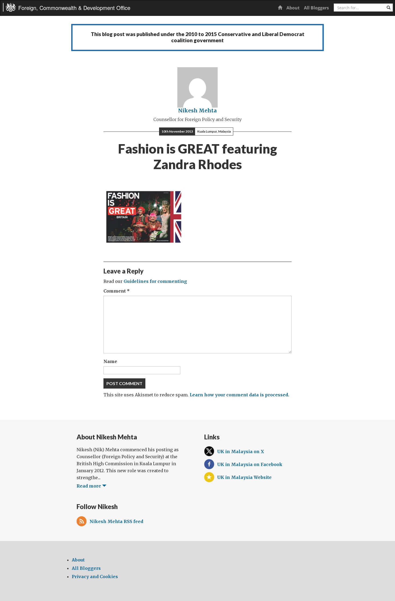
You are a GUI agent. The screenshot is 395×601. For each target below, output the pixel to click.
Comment (116, 291)
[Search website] (388, 7)
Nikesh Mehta (197, 110)
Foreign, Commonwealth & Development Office (74, 8)
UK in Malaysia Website (244, 477)
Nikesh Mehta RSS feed (116, 521)
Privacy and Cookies (95, 576)
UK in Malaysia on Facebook (249, 464)
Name (110, 361)
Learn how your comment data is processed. (239, 394)
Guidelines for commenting (155, 281)
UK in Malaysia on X (240, 451)
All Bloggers (316, 8)
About (293, 8)
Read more (89, 486)
